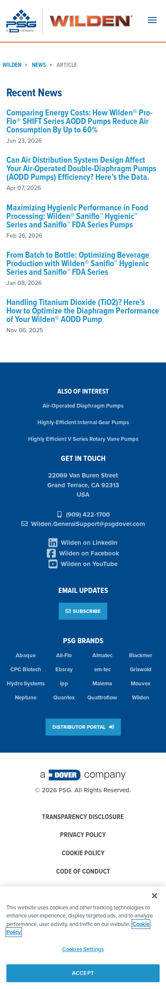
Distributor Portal (79, 726)
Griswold (141, 669)
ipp (64, 683)
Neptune (26, 697)
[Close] (154, 895)
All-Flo (64, 655)
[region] (83, 937)
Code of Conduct (83, 871)
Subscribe (86, 611)
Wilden (140, 697)
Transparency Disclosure (83, 817)
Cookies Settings (83, 949)
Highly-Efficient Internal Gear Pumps (83, 422)
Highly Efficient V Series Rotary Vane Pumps (83, 439)
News (39, 65)
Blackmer (140, 655)
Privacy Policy (83, 835)
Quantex (64, 697)
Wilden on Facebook (89, 553)
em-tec (102, 669)
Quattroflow (102, 697)
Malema (102, 683)
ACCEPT (83, 973)
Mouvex (141, 683)
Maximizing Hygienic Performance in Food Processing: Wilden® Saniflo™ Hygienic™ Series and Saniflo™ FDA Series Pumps (77, 215)
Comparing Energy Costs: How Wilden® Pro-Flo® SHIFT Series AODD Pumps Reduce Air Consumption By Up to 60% (79, 120)
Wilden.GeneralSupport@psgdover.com (88, 524)
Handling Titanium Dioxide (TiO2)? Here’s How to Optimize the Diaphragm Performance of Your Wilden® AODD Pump (82, 310)
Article (67, 65)
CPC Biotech (25, 669)
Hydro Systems (26, 683)
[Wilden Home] (90, 21)
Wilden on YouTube (89, 564)
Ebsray (64, 669)
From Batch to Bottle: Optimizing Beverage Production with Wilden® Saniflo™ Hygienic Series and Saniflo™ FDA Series (77, 263)
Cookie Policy (83, 853)
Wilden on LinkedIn (89, 542)
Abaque (26, 655)
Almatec (102, 655)
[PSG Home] (24, 21)
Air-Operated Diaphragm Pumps (83, 406)
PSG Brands (83, 640)
